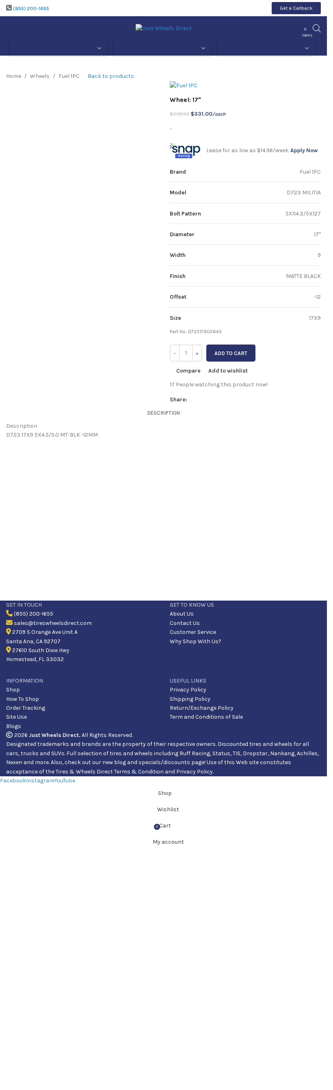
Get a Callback (296, 8)
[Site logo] (164, 27)
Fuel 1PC (69, 76)
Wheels (40, 76)
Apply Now (304, 150)
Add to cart (230, 353)
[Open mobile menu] (9, 28)
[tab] (163, 413)
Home (13, 76)
